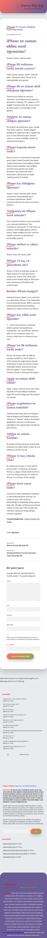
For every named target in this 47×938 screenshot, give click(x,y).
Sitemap (21, 681)
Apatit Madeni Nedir (9, 857)
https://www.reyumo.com (9, 678)
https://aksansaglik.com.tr (29, 678)
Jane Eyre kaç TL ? (8, 736)
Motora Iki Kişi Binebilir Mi (17, 545)
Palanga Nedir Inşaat (9, 844)
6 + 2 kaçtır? (11, 645)
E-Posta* (9, 615)
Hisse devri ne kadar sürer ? (11, 704)
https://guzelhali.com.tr (8, 681)
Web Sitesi (10, 625)
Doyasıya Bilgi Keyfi (32, 5)
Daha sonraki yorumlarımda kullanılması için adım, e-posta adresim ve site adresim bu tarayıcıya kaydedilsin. (23, 638)
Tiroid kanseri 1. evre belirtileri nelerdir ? (15, 699)
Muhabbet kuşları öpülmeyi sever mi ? (14, 746)
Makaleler (15, 533)
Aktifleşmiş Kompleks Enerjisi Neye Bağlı (15, 850)
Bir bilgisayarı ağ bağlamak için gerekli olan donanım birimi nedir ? (23, 730)
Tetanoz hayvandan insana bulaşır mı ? (14, 715)
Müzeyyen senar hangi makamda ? (13, 720)
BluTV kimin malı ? (8, 709)
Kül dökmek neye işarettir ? (11, 725)
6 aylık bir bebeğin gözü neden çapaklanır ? (16, 741)
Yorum (9, 581)
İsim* (8, 605)
